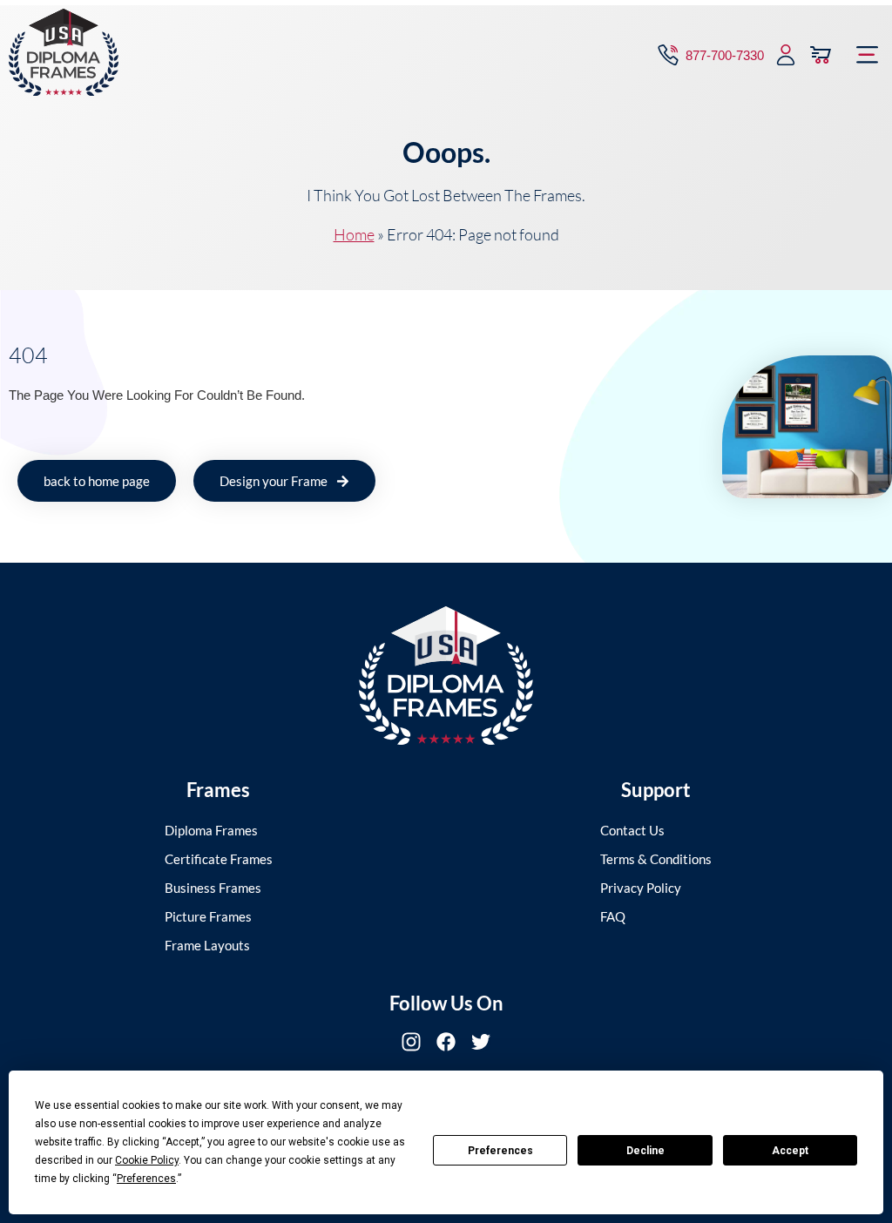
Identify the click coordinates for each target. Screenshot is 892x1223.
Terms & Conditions (656, 859)
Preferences (500, 1151)
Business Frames (213, 887)
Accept (790, 1151)
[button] (867, 54)
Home (354, 234)
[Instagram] (411, 1041)
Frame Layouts (207, 945)
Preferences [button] (146, 1178)
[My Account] (786, 54)
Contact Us (632, 830)
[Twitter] (480, 1041)
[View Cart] (821, 54)
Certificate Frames (219, 859)
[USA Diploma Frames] (446, 675)
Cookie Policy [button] (147, 1160)
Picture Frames (208, 916)
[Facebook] (446, 1041)
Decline (645, 1151)
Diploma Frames (211, 830)
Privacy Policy (640, 887)
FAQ (612, 916)
